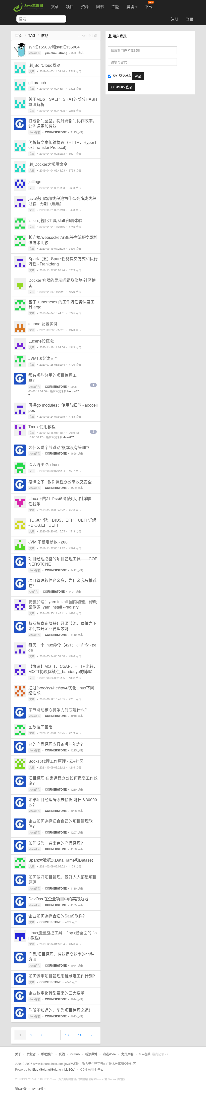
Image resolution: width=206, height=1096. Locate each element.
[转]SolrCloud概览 (44, 65)
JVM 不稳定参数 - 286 (48, 542)
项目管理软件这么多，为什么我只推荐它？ (62, 582)
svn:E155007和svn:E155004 (54, 47)
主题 (115, 6)
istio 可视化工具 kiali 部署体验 (55, 220)
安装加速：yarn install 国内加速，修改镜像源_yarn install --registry (62, 604)
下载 (148, 6)
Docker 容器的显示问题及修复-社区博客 (62, 282)
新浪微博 (91, 1054)
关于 (18, 1054)
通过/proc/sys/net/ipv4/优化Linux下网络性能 (61, 690)
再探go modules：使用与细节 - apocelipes (63, 407)
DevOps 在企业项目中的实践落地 (58, 899)
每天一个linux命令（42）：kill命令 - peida (62, 647)
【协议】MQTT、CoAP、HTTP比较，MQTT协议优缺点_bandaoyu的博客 (62, 668)
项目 (70, 6)
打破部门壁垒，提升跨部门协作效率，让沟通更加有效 (62, 123)
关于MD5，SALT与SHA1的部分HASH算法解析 (62, 101)
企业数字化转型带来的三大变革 (56, 993)
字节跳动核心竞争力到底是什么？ (58, 710)
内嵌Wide (109, 1054)
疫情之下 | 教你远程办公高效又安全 (60, 482)
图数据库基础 (40, 727)
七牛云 (99, 1069)
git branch (37, 82)
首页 (19, 35)
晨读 (130, 6)
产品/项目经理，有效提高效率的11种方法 (61, 956)
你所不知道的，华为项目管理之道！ (60, 1010)
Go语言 (33, 591)
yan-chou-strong (56, 53)
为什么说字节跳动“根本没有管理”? (58, 447)
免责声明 (127, 1054)
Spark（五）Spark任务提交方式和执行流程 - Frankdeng (63, 261)
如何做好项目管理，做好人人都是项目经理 (62, 879)
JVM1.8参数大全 (43, 358)
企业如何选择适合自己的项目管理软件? (60, 823)
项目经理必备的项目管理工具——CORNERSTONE (63, 561)
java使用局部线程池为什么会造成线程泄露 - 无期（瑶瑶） (62, 200)
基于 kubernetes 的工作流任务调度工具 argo (61, 304)
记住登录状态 (122, 76)
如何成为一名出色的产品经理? (55, 843)
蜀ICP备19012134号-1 (30, 1088)
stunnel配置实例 (43, 323)
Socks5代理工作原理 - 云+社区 (55, 761)
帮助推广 (47, 1054)
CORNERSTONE (56, 132)
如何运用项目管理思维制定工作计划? (61, 976)
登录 (189, 19)
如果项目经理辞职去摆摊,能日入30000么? (62, 802)
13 (67, 1034)
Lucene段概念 (41, 341)
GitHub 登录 (123, 86)
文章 (55, 6)
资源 (85, 6)
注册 (174, 19)
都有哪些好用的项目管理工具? (52, 377)
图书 (100, 6)
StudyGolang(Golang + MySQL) (53, 1069)
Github (75, 1054)
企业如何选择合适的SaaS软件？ (57, 916)
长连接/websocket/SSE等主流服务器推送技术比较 (63, 239)
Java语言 (34, 53)
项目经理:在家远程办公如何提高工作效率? (63, 780)
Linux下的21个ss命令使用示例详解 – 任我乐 (61, 501)
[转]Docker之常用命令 (47, 164)
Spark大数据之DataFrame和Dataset (60, 860)
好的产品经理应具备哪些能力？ (56, 744)
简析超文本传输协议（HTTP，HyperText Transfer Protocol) (62, 144)
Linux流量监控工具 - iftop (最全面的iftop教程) (62, 935)
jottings (34, 181)
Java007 (68, 437)
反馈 (62, 1054)
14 (79, 1034)
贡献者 (31, 1054)
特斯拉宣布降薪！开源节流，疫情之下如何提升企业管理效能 (62, 625)
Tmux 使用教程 (42, 426)
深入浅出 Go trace (44, 464)
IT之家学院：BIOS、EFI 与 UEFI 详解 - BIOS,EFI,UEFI (62, 522)
